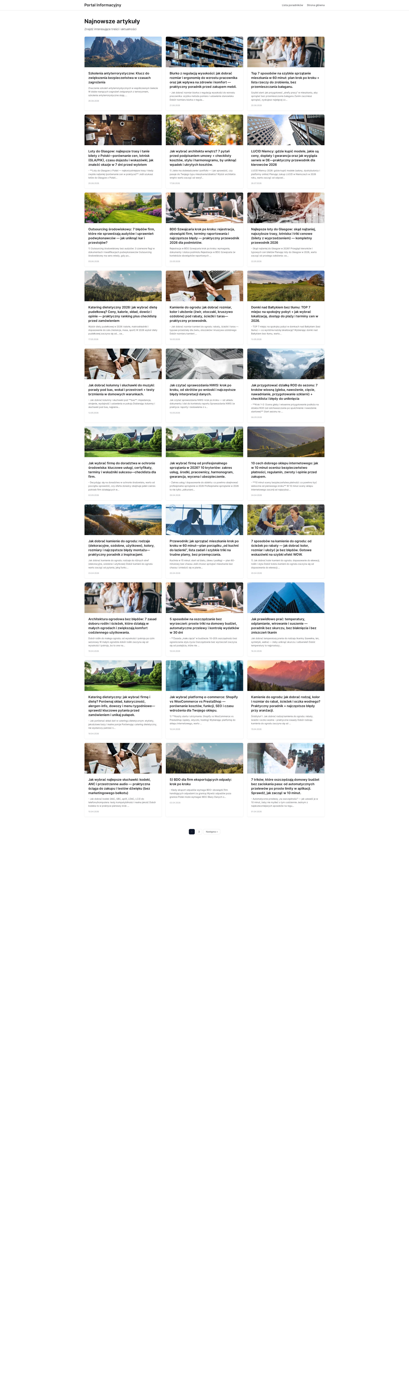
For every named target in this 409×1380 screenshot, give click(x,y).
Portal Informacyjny (102, 5)
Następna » (212, 831)
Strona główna (316, 5)
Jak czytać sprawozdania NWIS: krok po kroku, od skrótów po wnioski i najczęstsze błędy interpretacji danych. (203, 389)
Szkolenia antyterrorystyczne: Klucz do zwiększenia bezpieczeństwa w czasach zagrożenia (119, 77)
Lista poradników (292, 5)
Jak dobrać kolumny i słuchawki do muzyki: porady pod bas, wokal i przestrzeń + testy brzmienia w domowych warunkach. (121, 389)
